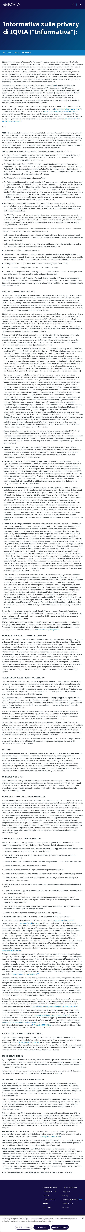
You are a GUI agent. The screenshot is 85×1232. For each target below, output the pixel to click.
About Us (10, 52)
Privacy (17, 52)
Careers (46, 1195)
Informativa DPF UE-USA (41, 1025)
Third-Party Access (69, 1187)
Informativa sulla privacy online (66, 109)
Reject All (42, 1227)
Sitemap (65, 1207)
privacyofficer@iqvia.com (29, 923)
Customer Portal (49, 1191)
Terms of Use (67, 1203)
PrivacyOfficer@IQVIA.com (29, 1042)
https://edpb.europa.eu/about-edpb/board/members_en (54, 1006)
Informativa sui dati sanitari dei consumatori (19, 1022)
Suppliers (66, 1191)
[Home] (5, 52)
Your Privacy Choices (70, 1199)
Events (45, 1203)
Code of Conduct (49, 1199)
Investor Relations (50, 1187)
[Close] (82, 1218)
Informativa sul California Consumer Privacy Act (52, 1015)
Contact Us (47, 1207)
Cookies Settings (23, 1227)
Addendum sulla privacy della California (59, 111)
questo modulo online (63, 920)
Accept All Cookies (60, 1227)
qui (55, 85)
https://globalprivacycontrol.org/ (24, 974)
